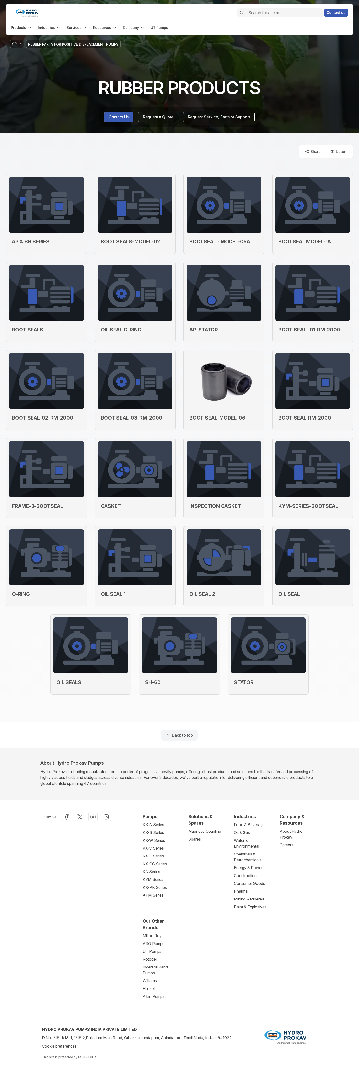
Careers (286, 845)
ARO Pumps (153, 943)
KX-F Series (153, 856)
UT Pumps (152, 951)
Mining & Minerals (249, 899)
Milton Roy (152, 935)
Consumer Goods (249, 883)
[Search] (241, 12)
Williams (150, 980)
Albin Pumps (154, 996)
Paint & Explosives (250, 906)
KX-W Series (154, 840)
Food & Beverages (250, 824)
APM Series (153, 895)
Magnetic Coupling (204, 831)
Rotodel (150, 959)
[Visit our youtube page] (93, 816)
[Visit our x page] (79, 816)
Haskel (149, 988)
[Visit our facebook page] (66, 816)
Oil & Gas (242, 832)
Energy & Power (248, 867)
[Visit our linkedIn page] (106, 816)
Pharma (241, 891)
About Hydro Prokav (291, 834)
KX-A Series (153, 824)
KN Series (151, 871)
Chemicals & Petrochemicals (247, 857)
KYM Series (153, 879)
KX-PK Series (155, 887)
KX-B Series (153, 832)
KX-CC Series (155, 863)
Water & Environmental (246, 843)
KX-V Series (153, 848)
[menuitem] (21, 27)
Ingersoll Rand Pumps (155, 970)
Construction (245, 875)
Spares (194, 839)
